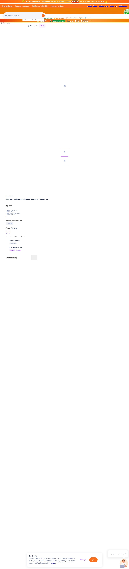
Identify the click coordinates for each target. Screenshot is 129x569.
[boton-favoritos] (34, 257)
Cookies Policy (52, 563)
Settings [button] (83, 560)
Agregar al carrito (11, 257)
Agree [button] (93, 560)
